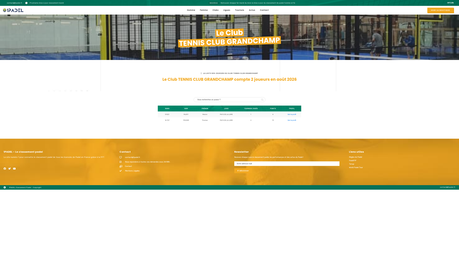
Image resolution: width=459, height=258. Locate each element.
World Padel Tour (356, 167)
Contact (264, 10)
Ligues (226, 10)
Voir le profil (292, 114)
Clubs (216, 10)
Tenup (351, 164)
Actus (252, 10)
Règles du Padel (355, 157)
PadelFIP (352, 160)
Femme (204, 10)
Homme (191, 10)
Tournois (239, 10)
